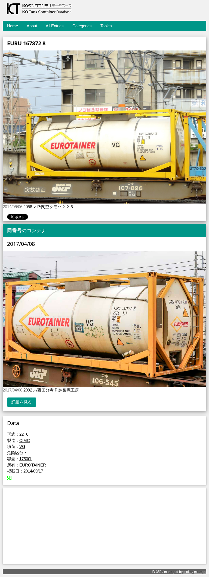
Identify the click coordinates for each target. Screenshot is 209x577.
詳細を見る (21, 402)
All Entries (55, 25)
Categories (82, 25)
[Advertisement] (104, 526)
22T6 (23, 434)
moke (187, 572)
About (32, 25)
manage (200, 572)
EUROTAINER (32, 465)
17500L (25, 458)
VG (22, 446)
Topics (106, 25)
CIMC (24, 440)
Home (12, 25)
